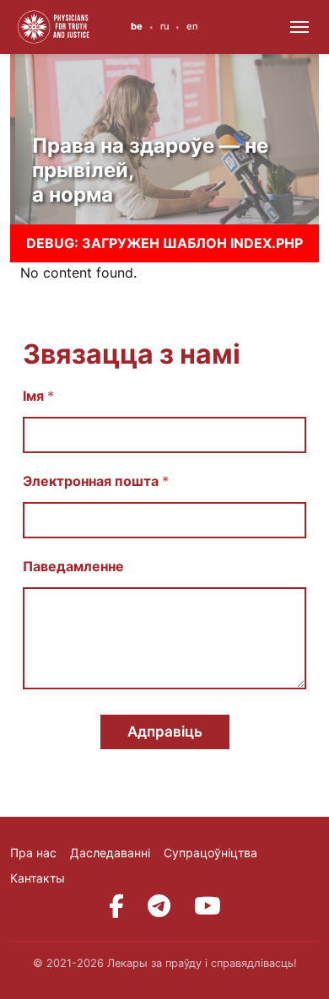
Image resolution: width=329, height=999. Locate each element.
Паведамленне (73, 567)
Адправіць (164, 731)
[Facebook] (116, 906)
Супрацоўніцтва (210, 852)
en (192, 26)
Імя (38, 396)
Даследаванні (110, 852)
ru (165, 26)
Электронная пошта (96, 481)
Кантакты (37, 878)
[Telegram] (159, 906)
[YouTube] (207, 906)
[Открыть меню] (299, 27)
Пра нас (33, 852)
